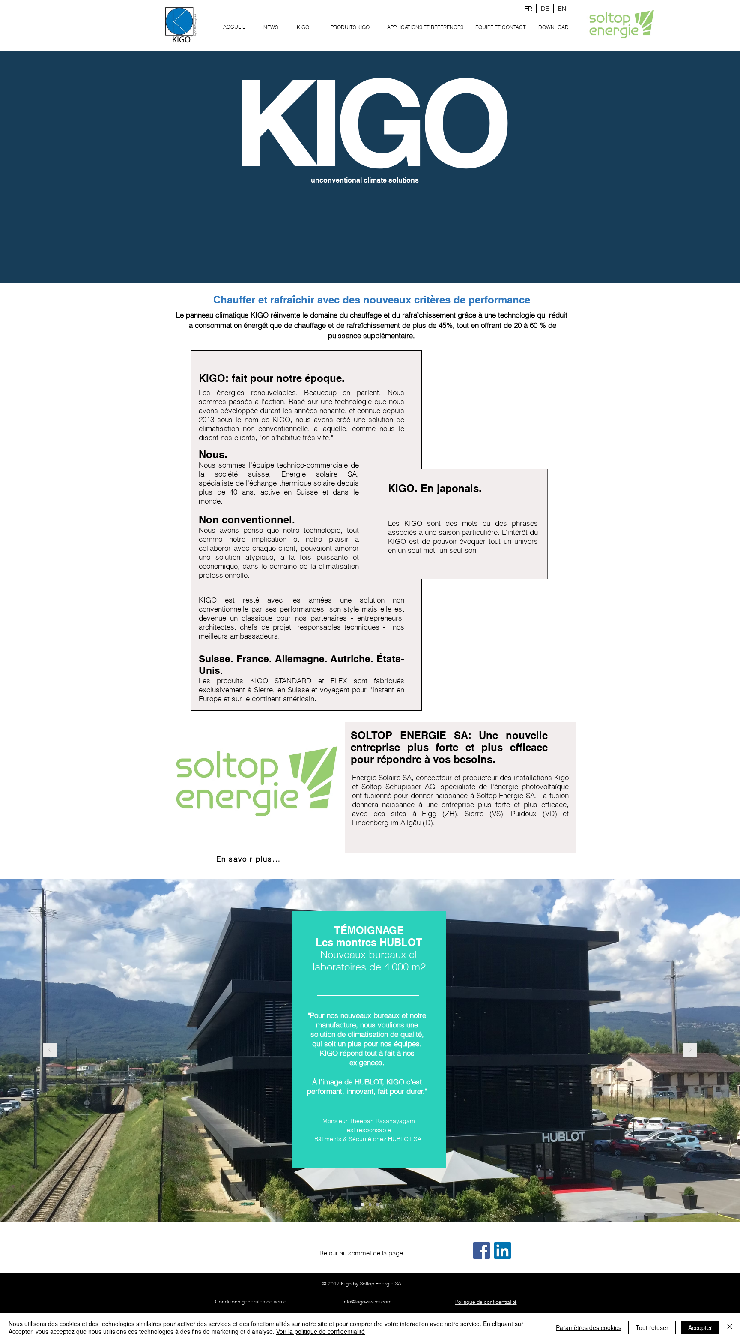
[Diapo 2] (370, 1204)
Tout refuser (652, 1327)
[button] (350, 27)
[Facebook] (481, 1250)
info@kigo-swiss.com (367, 1301)
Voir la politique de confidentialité (320, 1331)
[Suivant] (690, 1050)
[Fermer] (730, 1327)
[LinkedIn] (502, 1250)
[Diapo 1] (362, 1204)
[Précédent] (50, 1050)
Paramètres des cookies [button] (588, 1327)
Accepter (700, 1327)
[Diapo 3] (377, 1204)
